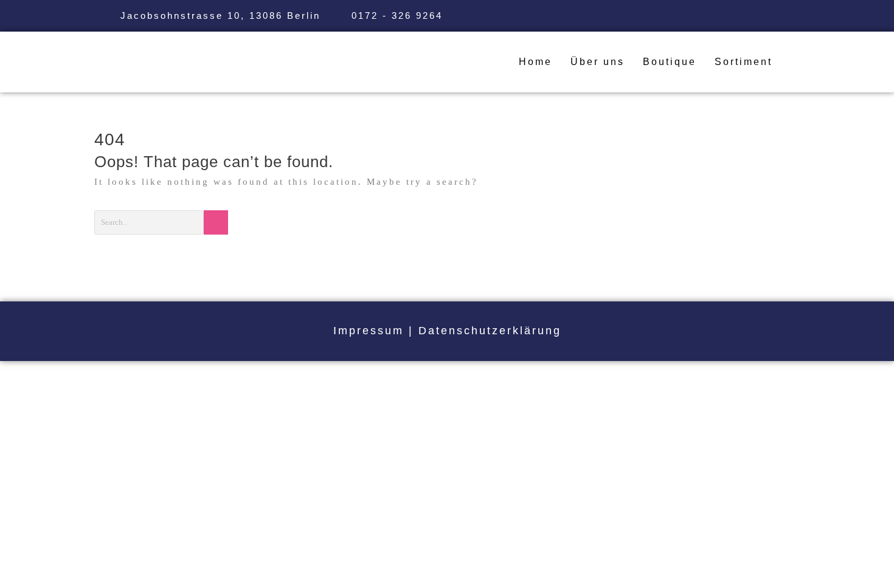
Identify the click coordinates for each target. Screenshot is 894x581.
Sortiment (743, 62)
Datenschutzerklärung (489, 331)
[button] (746, 62)
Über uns (597, 62)
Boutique (669, 62)
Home (535, 62)
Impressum (368, 331)
